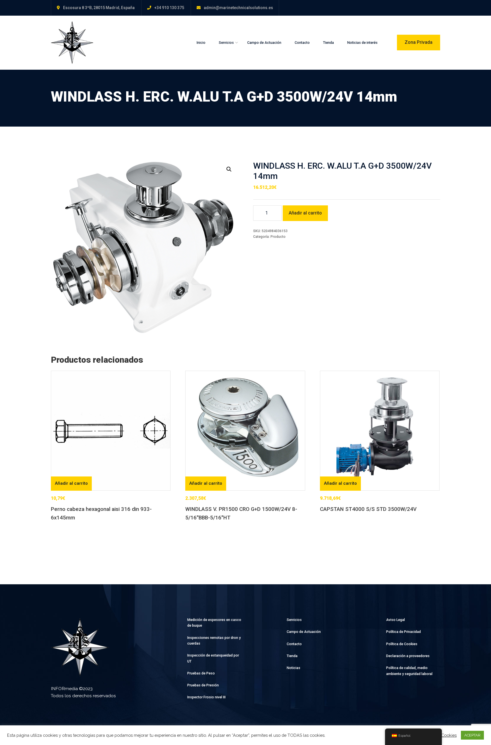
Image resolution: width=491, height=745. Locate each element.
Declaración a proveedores (408, 656)
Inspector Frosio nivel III (206, 697)
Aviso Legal (395, 620)
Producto (278, 236)
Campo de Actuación (264, 42)
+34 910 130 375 (169, 7)
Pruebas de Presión (203, 685)
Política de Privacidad (403, 632)
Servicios (226, 42)
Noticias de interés (362, 42)
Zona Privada (418, 42)
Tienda (328, 42)
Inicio (201, 42)
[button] (229, 169)
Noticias (293, 668)
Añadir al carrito (305, 213)
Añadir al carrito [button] (71, 483)
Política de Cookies (401, 644)
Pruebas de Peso (201, 673)
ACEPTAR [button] (472, 735)
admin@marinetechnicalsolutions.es (238, 7)
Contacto (302, 42)
